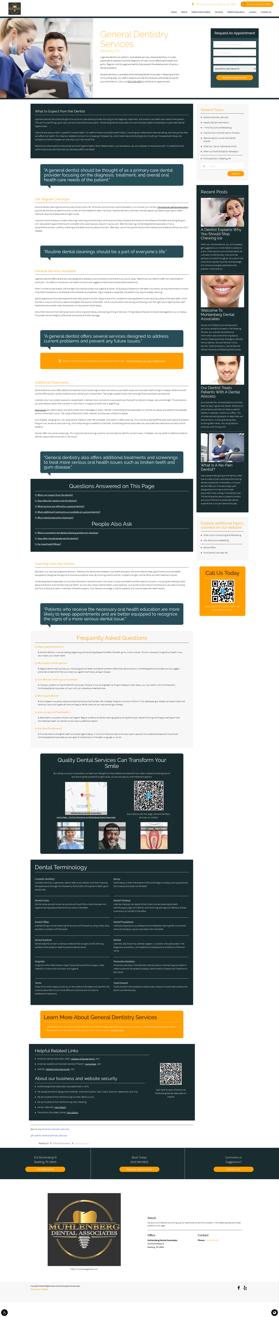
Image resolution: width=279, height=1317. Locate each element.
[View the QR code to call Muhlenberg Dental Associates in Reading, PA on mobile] (222, 602)
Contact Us (266, 11)
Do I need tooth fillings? (49, 544)
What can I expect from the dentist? (55, 495)
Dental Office (209, 547)
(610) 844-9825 (134, 81)
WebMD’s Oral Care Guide (58, 1069)
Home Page (90, 1063)
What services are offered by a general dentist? (60, 506)
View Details (60, 1107)
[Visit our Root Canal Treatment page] (154, 848)
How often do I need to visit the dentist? (57, 500)
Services (219, 11)
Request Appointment (139, 1169)
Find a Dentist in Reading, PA (217, 158)
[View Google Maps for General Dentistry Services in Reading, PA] (86, 814)
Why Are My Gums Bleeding (216, 540)
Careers (252, 11)
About (184, 11)
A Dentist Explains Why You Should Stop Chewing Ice (221, 233)
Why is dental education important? (55, 517)
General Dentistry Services (56, 1129)
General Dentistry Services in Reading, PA (145, 360)
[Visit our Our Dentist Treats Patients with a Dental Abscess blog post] (222, 384)
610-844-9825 (117, 1030)
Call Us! (258, 4)
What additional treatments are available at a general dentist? (68, 512)
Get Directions (45, 1169)
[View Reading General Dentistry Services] (46, 97)
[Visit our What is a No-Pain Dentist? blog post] (222, 461)
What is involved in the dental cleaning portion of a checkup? (67, 532)
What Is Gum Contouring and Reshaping (222, 535)
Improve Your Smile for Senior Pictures (221, 132)
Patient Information (201, 11)
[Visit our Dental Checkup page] (70, 848)
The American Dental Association (172, 207)
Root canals (40, 409)
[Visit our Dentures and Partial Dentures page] (112, 848)
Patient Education (236, 11)
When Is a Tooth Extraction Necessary (220, 151)
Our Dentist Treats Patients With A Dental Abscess (220, 391)
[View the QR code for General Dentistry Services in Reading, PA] (149, 809)
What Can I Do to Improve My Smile (219, 146)
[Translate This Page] (274, 1312)
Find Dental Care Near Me (215, 552)
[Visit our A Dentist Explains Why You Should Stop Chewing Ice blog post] (222, 226)
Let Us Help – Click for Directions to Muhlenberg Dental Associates (86, 817)
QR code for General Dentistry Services (49, 1135)
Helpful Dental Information (216, 122)
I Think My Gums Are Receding (217, 127)
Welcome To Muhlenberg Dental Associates (217, 314)
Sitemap (45, 1289)
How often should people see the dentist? (57, 538)
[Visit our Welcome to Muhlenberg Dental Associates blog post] (222, 306)
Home (174, 11)
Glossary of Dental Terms (82, 1058)
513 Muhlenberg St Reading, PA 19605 (215, 4)
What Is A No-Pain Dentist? (217, 467)
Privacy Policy (36, 1289)
